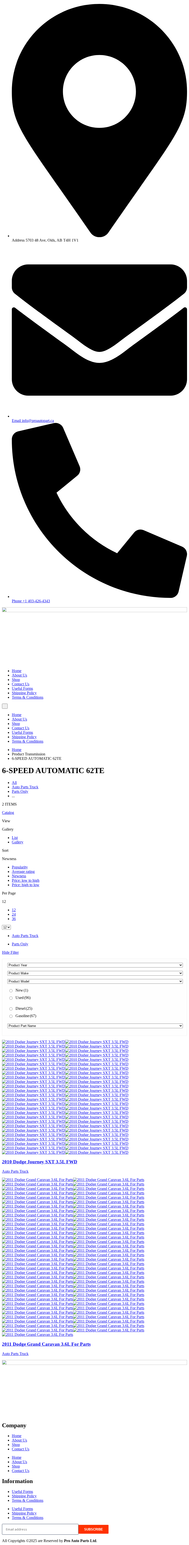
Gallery (17, 842)
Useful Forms (22, 688)
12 (14, 910)
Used (23, 998)
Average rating (23, 871)
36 (14, 919)
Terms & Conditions (27, 697)
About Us (19, 675)
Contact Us (20, 684)
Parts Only (20, 791)
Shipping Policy (24, 693)
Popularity (20, 867)
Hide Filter (10, 952)
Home (16, 671)
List (15, 838)
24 (14, 914)
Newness (19, 876)
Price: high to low (25, 885)
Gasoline (26, 1016)
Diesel (24, 1008)
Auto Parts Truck (25, 787)
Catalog (8, 812)
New (22, 990)
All (14, 782)
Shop (16, 680)
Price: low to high (25, 880)
